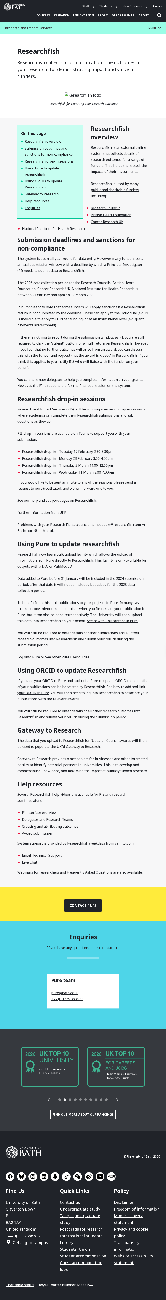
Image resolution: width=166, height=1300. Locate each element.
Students (105, 6)
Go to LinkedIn (44, 1176)
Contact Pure (83, 905)
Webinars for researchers (38, 872)
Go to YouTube (100, 1176)
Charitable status (20, 1284)
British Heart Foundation (111, 214)
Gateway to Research (42, 194)
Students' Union (75, 1249)
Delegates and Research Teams (47, 819)
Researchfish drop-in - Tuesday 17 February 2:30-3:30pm (67, 451)
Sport (103, 15)
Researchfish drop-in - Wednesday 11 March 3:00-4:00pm (68, 472)
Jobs (64, 1269)
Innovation (83, 15)
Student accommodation (83, 1255)
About (143, 15)
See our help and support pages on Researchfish (56, 500)
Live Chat (29, 862)
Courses (43, 15)
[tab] (59, 1099)
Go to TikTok (66, 1176)
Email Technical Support (42, 855)
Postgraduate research (81, 1229)
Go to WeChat (77, 1176)
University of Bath (15, 7)
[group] (50, 1067)
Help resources (37, 201)
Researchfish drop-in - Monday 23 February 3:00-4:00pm (67, 458)
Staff (85, 6)
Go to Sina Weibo (89, 1176)
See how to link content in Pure (112, 620)
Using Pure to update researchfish (42, 171)
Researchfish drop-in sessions (49, 161)
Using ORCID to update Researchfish (43, 184)
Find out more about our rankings (83, 1114)
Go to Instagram (32, 1176)
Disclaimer (124, 1202)
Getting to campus (30, 1242)
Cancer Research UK (107, 221)
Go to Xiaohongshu (111, 1176)
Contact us (70, 1202)
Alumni (157, 6)
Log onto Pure (28, 657)
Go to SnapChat (55, 1176)
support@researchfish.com (119, 524)
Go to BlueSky (21, 1176)
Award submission (37, 833)
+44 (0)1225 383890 (67, 999)
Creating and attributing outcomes (50, 826)
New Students (132, 6)
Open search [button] (159, 15)
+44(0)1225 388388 (23, 1235)
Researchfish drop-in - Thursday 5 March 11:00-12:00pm (67, 465)
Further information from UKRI (42, 512)
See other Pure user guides (67, 657)
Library (66, 1242)
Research (61, 15)
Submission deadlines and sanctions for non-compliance (49, 151)
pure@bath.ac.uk (48, 488)
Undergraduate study (80, 1209)
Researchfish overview (43, 141)
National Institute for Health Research (53, 228)
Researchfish (101, 147)
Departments (123, 15)
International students (81, 1235)
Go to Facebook (10, 1176)
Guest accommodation (81, 1262)
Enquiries (32, 208)
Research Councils (105, 208)
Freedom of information (137, 1209)
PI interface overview (39, 812)
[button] (49, 1099)
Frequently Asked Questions (89, 872)
